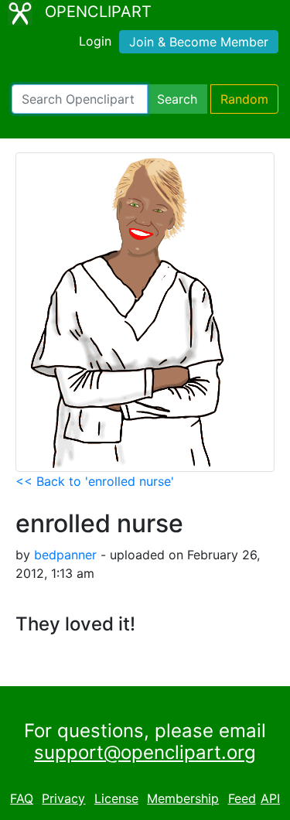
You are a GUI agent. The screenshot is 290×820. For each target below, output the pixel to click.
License (116, 798)
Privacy (63, 798)
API (270, 798)
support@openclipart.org (145, 752)
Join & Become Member (198, 42)
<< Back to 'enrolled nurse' (94, 481)
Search (177, 99)
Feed (242, 798)
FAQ (21, 798)
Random (244, 99)
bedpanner (65, 554)
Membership (183, 798)
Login (95, 41)
